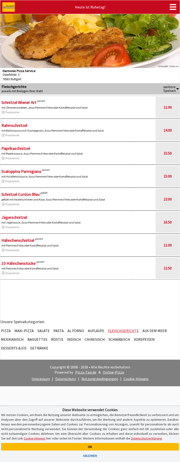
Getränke (39, 348)
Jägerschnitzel (14, 217)
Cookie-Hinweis (136, 378)
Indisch (74, 339)
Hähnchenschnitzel (17, 240)
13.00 (168, 199)
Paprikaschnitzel (15, 148)
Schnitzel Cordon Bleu (20, 194)
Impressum (41, 378)
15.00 (168, 176)
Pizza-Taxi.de (85, 372)
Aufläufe (96, 330)
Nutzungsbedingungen (99, 378)
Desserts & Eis (13, 348)
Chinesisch (95, 339)
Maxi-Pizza (24, 330)
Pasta (58, 330)
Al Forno (76, 330)
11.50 (168, 268)
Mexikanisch (12, 339)
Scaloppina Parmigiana (21, 171)
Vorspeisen (144, 339)
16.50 (168, 222)
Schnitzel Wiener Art (18, 102)
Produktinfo (12, 112)
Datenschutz (65, 378)
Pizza (6, 330)
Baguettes (37, 339)
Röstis (57, 339)
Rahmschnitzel (14, 125)
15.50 (168, 153)
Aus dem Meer (154, 330)
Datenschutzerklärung (146, 438)
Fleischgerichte (123, 330)
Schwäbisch (119, 339)
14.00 (168, 130)
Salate (44, 330)
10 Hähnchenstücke (18, 263)
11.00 (168, 107)
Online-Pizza (113, 372)
